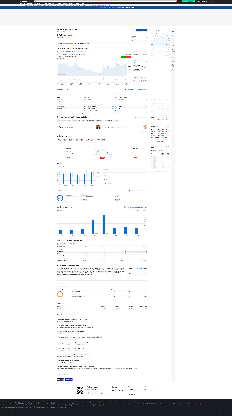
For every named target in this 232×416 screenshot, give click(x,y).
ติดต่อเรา (145, 391)
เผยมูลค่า (144, 34)
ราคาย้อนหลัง (74, 51)
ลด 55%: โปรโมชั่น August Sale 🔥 (188, 1)
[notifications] (209, 1)
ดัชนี (156, 30)
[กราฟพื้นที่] (60, 54)
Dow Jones (153, 48)
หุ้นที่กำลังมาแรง (154, 126)
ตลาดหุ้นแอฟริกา (93, 5)
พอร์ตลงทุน (130, 391)
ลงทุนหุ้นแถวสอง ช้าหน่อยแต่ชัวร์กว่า (64, 126)
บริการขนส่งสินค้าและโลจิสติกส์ (141, 268)
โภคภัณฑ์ (159, 30)
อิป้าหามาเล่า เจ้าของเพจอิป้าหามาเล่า (113, 127)
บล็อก (129, 386)
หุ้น (21, 5)
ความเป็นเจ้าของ (68, 51)
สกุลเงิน (152, 30)
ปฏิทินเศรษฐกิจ (64, 3)
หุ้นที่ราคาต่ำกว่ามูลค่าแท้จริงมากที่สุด (157, 146)
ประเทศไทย (26, 5)
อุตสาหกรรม (145, 270)
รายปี (58, 210)
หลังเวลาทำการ (44, 5)
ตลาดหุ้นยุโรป (71, 5)
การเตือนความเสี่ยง (227, 413)
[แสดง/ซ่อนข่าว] (84, 54)
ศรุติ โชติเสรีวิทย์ (63, 127)
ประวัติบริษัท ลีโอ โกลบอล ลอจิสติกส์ (68, 265)
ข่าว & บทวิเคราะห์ (67, 48)
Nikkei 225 (153, 55)
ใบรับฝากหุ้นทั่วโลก (51, 5)
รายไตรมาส (62, 210)
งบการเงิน (75, 48)
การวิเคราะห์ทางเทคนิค (64, 136)
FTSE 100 (153, 53)
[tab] (59, 139)
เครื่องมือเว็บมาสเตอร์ (131, 394)
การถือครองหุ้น (61, 284)
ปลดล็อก (85, 260)
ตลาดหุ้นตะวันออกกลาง (78, 5)
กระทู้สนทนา (86, 48)
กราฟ (61, 48)
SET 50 (152, 46)
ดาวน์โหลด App (130, 389)
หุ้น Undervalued (108, 5)
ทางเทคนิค (80, 48)
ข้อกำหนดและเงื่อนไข (209, 413)
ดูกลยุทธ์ (88, 43)
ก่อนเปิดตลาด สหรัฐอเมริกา (37, 5)
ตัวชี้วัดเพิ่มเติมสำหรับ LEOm (142, 89)
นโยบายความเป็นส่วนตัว (218, 413)
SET (152, 44)
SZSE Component (154, 51)
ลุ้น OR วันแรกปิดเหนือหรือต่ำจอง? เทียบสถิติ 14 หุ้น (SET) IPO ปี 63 (118, 126)
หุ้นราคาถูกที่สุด (153, 150)
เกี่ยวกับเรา (145, 386)
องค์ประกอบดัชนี (80, 51)
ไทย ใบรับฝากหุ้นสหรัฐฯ (58, 5)
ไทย (146, 275)
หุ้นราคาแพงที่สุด (160, 150)
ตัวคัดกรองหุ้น (71, 3)
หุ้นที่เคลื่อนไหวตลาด (155, 99)
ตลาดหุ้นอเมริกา (65, 5)
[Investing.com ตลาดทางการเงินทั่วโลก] (25, 1)
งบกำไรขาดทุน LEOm (63, 207)
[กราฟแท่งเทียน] (58, 54)
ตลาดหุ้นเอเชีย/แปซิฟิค (86, 5)
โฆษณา (144, 389)
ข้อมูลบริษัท (62, 51)
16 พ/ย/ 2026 (114, 106)
